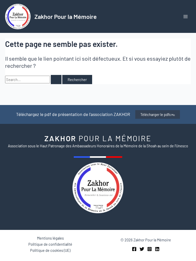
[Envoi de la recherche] (56, 79)
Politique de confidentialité (50, 244)
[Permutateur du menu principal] (185, 16)
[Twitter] (142, 249)
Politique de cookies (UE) (50, 250)
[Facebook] (134, 249)
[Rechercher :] (33, 79)
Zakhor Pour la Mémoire (65, 16)
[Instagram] (149, 249)
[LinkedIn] (157, 249)
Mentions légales (50, 238)
